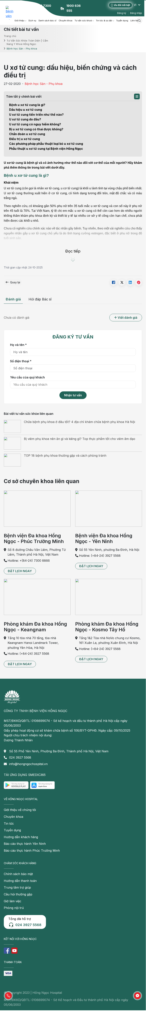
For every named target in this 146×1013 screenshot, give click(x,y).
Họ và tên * (18, 345)
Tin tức (9, 823)
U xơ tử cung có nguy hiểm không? (35, 124)
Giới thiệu (19, 20)
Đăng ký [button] (121, 13)
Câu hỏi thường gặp (18, 894)
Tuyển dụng (122, 20)
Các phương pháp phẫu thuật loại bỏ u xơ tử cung (46, 144)
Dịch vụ (32, 20)
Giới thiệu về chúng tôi (20, 810)
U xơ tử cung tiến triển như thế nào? (36, 114)
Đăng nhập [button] (136, 13)
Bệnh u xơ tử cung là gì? (27, 105)
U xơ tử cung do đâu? (25, 119)
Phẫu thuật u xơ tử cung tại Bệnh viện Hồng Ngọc (46, 149)
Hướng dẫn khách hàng (21, 837)
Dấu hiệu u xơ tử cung (25, 109)
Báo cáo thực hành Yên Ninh (25, 844)
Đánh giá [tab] (13, 299)
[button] (137, 96)
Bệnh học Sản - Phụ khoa (43, 83)
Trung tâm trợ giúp (17, 887)
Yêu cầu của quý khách (27, 377)
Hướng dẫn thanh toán (20, 881)
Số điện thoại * (21, 361)
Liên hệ (134, 20)
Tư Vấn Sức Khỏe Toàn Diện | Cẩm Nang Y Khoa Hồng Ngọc (27, 42)
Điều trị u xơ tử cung (24, 139)
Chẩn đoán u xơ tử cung (27, 134)
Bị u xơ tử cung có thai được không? (36, 129)
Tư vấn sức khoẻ (83, 20)
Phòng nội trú (14, 908)
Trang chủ (10, 35)
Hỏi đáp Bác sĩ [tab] (39, 299)
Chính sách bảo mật (18, 874)
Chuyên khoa (65, 20)
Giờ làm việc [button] (12, 901)
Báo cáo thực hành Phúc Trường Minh (32, 850)
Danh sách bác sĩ (47, 20)
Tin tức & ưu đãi (104, 20)
